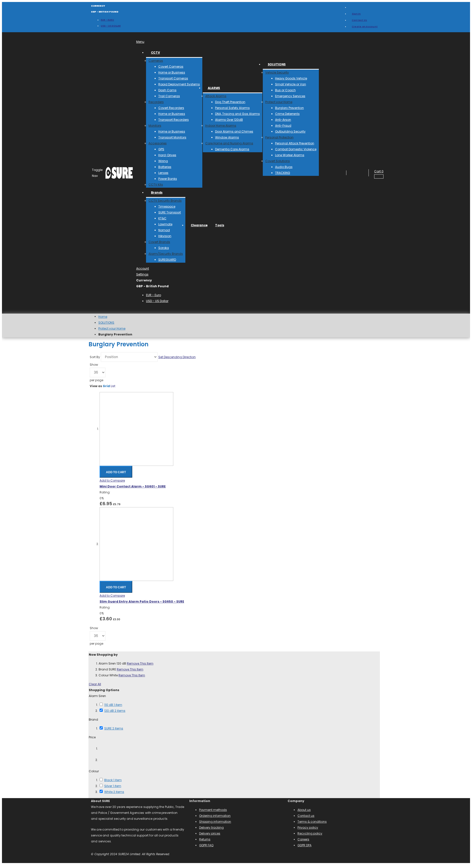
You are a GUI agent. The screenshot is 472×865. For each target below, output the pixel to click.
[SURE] (119, 173)
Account (142, 268)
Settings (142, 274)
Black (113, 780)
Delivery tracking (211, 827)
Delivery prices (209, 833)
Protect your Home (111, 328)
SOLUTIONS (106, 322)
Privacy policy (307, 827)
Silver (112, 786)
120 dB (114, 711)
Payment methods (213, 810)
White (114, 792)
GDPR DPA (304, 845)
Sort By (95, 357)
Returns (204, 839)
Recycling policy (309, 833)
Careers (303, 839)
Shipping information (215, 821)
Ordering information (215, 816)
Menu (140, 42)
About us (304, 810)
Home (102, 317)
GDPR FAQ (206, 845)
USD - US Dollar (111, 25)
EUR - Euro (107, 19)
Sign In (356, 13)
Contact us (305, 816)
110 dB (113, 705)
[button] (112, 480)
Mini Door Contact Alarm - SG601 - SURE (133, 486)
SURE (113, 728)
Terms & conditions (312, 821)
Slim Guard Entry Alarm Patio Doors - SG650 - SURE (142, 601)
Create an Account (365, 26)
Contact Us (359, 20)
